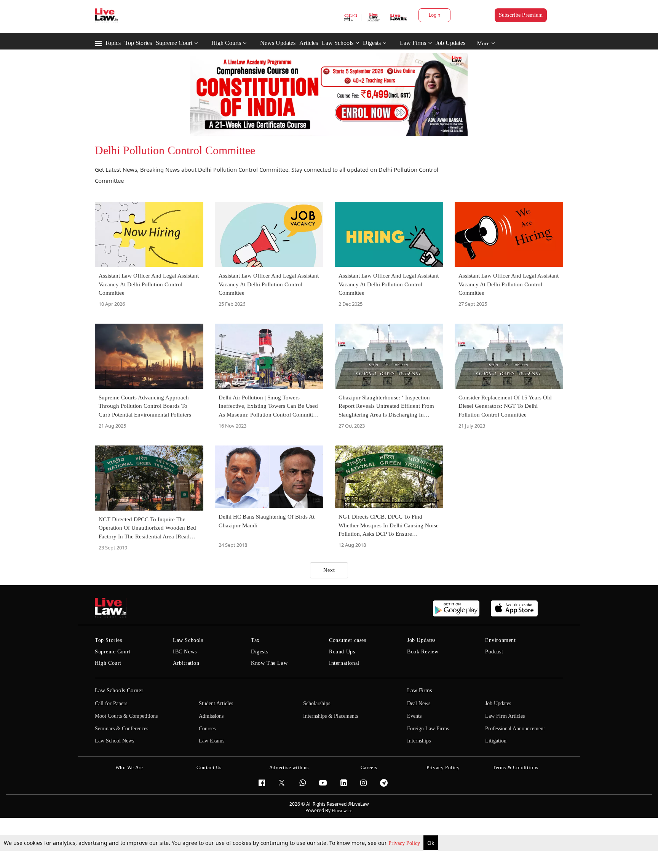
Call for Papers (111, 703)
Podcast (494, 652)
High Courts (226, 43)
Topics (113, 43)
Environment (500, 640)
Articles (308, 43)
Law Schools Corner (119, 690)
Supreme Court (174, 43)
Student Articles (216, 703)
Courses (207, 728)
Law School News (114, 741)
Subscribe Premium (521, 15)
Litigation (495, 741)
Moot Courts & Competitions (126, 716)
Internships (419, 741)
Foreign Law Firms (428, 728)
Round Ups (342, 652)
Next (329, 570)
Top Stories (138, 43)
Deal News (418, 703)
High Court (108, 663)
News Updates (277, 43)
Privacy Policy (405, 843)
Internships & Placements (330, 716)
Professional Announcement (515, 728)
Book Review (423, 652)
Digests (372, 43)
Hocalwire (342, 810)
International (344, 663)
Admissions (211, 716)
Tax (255, 640)
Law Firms (413, 43)
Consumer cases (347, 640)
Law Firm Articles (505, 716)
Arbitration (186, 663)
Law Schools (337, 43)
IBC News (185, 652)
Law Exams (211, 741)
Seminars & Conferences (121, 728)
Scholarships (316, 703)
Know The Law (269, 663)
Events (414, 716)
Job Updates (450, 43)
